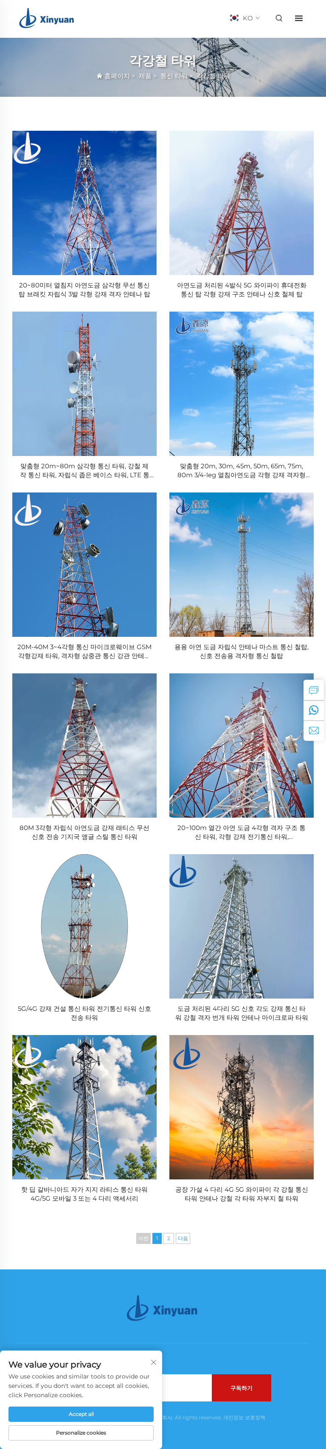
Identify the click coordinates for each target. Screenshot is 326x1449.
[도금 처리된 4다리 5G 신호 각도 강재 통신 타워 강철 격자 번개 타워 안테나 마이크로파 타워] (241, 926)
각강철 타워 (213, 76)
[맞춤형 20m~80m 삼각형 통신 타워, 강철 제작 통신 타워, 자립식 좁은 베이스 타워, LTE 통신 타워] (84, 384)
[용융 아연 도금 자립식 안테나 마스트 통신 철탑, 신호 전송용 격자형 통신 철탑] (241, 564)
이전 (143, 1238)
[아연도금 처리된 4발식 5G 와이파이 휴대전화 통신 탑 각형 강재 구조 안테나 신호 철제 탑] (241, 203)
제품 (145, 76)
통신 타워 (174, 76)
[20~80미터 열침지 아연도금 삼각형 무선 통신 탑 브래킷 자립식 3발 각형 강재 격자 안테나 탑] (84, 203)
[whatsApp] (314, 710)
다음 (183, 1238)
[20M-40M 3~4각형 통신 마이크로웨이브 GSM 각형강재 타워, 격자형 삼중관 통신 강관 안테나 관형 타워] (84, 564)
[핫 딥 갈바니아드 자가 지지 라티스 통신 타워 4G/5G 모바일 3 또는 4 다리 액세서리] (84, 1107)
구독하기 (241, 1387)
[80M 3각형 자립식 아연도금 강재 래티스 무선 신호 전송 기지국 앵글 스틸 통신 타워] (84, 745)
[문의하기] (314, 690)
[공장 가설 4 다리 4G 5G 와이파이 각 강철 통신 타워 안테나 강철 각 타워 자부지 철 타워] (241, 1107)
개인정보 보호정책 (244, 1417)
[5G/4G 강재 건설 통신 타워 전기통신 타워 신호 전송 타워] (84, 926)
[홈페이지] (47, 18)
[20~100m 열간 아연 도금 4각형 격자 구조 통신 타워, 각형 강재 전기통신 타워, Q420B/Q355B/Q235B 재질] (241, 745)
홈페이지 (117, 76)
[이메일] (314, 730)
